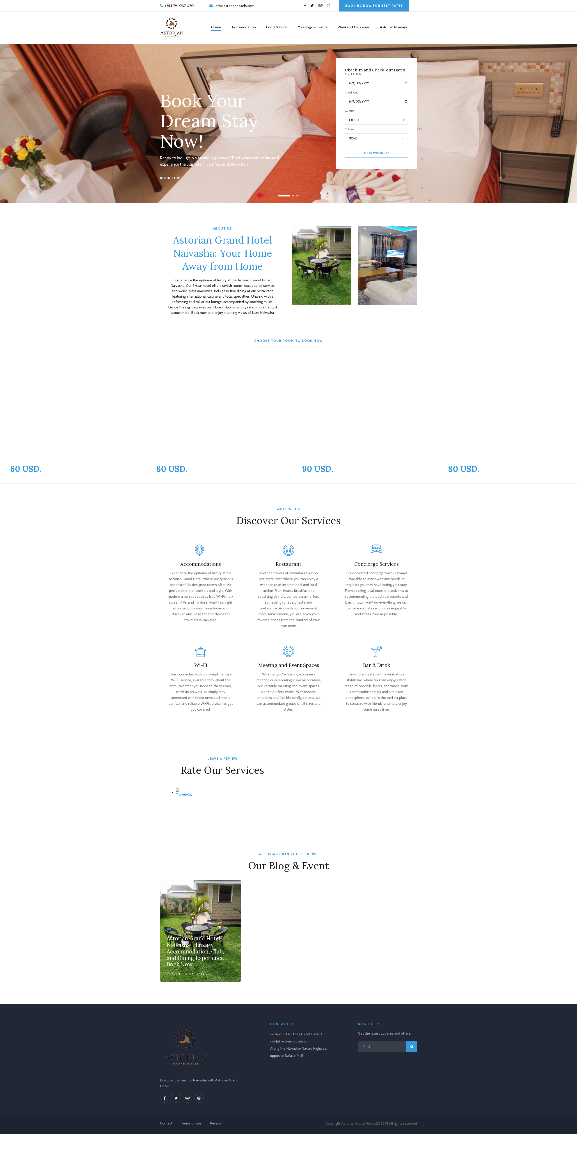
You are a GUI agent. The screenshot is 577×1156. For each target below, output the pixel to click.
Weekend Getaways (353, 27)
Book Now (170, 178)
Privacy (215, 1123)
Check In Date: (353, 74)
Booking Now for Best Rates (374, 5)
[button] (280, 195)
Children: (350, 129)
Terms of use (191, 1123)
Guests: (349, 110)
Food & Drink (276, 27)
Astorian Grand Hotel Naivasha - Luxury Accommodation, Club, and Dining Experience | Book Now (197, 951)
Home (216, 27)
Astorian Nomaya (394, 27)
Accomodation (243, 27)
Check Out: (351, 92)
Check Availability (376, 153)
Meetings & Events (312, 27)
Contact (166, 1123)
